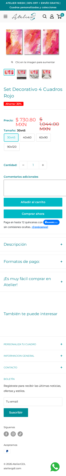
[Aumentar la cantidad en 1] (43, 165)
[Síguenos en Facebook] (6, 434)
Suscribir (16, 412)
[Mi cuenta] (52, 16)
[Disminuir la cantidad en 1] (23, 165)
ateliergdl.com (12, 468)
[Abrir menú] (5, 16)
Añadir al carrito (33, 202)
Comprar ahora (33, 214)
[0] (59, 16)
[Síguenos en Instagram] (13, 434)
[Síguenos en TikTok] (20, 434)
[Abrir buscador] (45, 16)
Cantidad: (10, 165)
